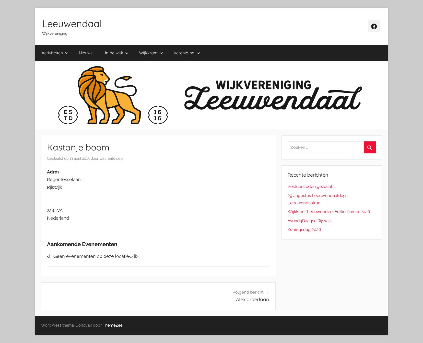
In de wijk (114, 52)
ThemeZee (112, 325)
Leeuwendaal (72, 23)
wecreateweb (111, 158)
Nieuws (86, 52)
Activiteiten (52, 52)
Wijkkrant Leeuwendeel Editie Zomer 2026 (329, 211)
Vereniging (184, 52)
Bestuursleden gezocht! (310, 186)
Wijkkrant (148, 52)
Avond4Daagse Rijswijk (310, 220)
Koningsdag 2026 (304, 229)
